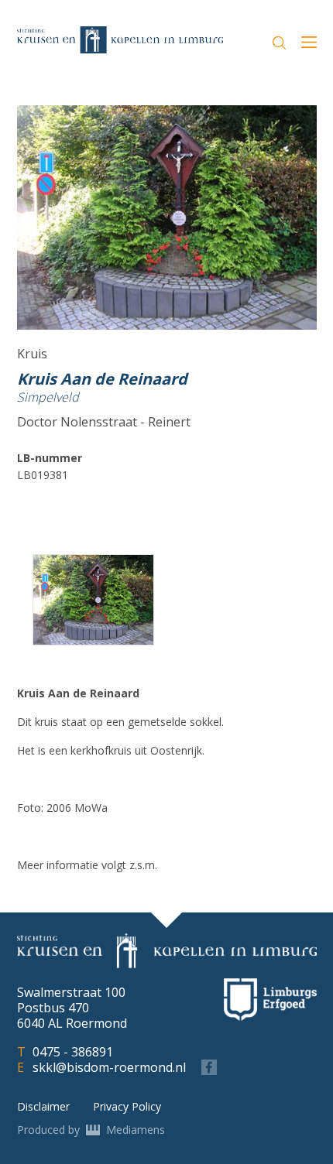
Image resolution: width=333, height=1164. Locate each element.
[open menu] (309, 44)
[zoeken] (279, 43)
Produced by (91, 1129)
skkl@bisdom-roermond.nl (109, 1067)
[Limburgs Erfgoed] (270, 999)
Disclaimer (43, 1106)
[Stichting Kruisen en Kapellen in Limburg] (120, 39)
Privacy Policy (127, 1106)
